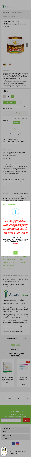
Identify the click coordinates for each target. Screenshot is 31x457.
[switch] (3, 454)
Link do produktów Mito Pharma (15, 237)
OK (16, 252)
